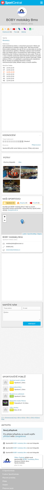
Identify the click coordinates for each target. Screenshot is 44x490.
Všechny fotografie (9, 162)
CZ (2, 418)
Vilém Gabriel (19, 457)
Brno (28, 418)
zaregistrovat (20, 436)
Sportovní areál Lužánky (17, 380)
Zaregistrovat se (13, 210)
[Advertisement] (22, 107)
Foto (15, 32)
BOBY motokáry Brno (22, 20)
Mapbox (39, 234)
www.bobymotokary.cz (13, 250)
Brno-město (21, 418)
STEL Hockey (14, 407)
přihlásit (6, 436)
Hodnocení (6, 32)
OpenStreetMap (31, 234)
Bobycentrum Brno (15, 387)
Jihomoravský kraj (10, 418)
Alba (19, 162)
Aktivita (23, 32)
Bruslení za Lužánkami (17, 394)
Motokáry (6, 40)
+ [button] (4, 216)
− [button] (4, 220)
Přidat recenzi (36, 145)
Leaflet (24, 234)
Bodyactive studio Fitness (18, 401)
